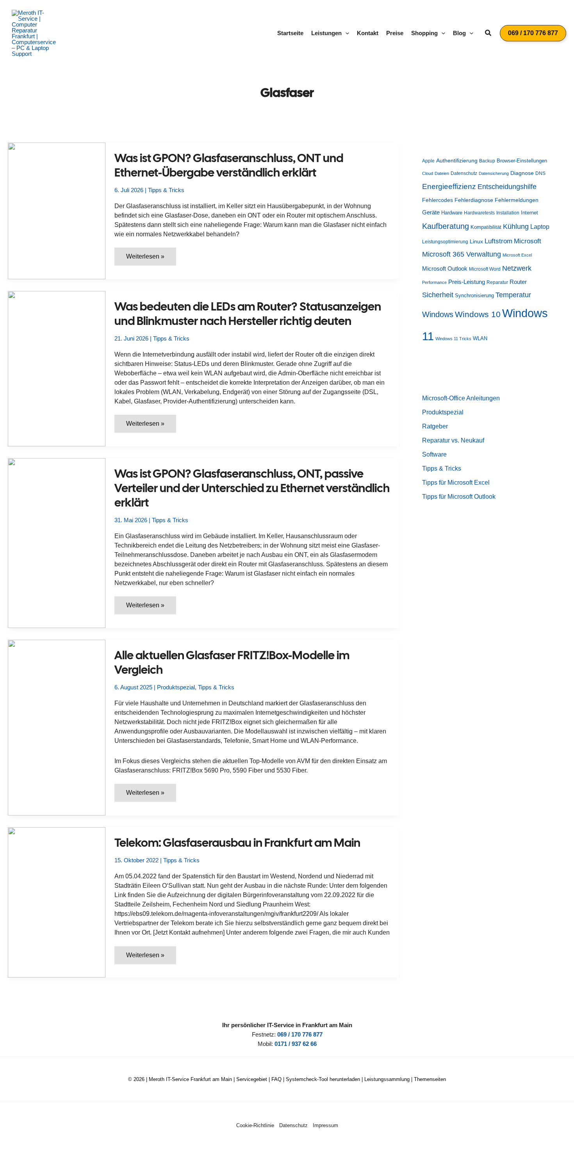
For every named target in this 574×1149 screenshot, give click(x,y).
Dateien (442, 173)
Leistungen (326, 33)
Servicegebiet (251, 1079)
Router (518, 281)
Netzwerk (516, 268)
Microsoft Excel (517, 255)
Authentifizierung (457, 160)
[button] (345, 33)
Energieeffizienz (449, 186)
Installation (507, 213)
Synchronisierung (474, 295)
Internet (529, 213)
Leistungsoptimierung (445, 241)
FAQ (276, 1079)
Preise (394, 33)
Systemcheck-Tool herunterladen (323, 1079)
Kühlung (516, 226)
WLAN (480, 338)
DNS (540, 173)
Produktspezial (176, 687)
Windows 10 (478, 314)
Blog (459, 33)
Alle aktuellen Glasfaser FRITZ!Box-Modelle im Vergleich (231, 662)
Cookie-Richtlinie (255, 1125)
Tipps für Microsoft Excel (456, 482)
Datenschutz (464, 173)
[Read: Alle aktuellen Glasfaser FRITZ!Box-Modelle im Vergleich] (56, 727)
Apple (428, 161)
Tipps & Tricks (166, 190)
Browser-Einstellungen (522, 161)
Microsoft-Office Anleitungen (461, 398)
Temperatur (513, 295)
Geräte (431, 212)
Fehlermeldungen (516, 200)
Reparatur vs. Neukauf (453, 440)
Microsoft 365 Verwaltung (461, 254)
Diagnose (522, 173)
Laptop (539, 226)
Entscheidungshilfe (507, 187)
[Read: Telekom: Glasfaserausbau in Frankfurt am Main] (56, 902)
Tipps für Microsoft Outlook (459, 496)
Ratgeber (435, 426)
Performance (434, 282)
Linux (476, 241)
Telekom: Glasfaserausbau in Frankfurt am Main (237, 842)
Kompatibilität (486, 227)
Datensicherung (494, 173)
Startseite (290, 33)
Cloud (427, 173)
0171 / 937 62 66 (296, 1043)
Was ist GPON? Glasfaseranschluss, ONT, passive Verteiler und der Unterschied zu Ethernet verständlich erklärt (252, 488)
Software (434, 454)
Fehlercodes (437, 200)
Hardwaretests (479, 213)
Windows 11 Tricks (453, 338)
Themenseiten (430, 1079)
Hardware (451, 213)
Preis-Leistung (466, 282)
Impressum (325, 1125)
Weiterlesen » (151, 259)
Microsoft (527, 241)
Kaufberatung (445, 226)
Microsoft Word (485, 269)
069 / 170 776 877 (300, 1034)
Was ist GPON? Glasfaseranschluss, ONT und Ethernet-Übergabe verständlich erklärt (228, 165)
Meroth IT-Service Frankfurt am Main (190, 1079)
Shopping (424, 33)
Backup (487, 161)
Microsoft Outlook (444, 268)
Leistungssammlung (387, 1079)
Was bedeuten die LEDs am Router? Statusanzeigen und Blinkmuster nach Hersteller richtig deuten (247, 313)
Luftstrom (498, 241)
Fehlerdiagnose (474, 200)
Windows (437, 314)
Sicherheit (437, 295)
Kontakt (367, 33)
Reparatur (497, 282)
